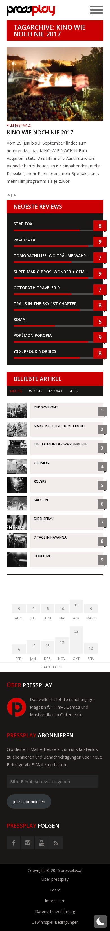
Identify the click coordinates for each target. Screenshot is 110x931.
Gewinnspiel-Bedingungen (55, 922)
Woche (35, 391)
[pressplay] (31, 10)
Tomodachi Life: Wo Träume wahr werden (55, 255)
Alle (74, 391)
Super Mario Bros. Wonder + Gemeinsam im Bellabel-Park (55, 271)
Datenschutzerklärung (55, 911)
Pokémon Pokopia (33, 335)
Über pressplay (55, 879)
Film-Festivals (19, 125)
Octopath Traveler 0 (37, 287)
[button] (100, 921)
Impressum (55, 900)
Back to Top (52, 667)
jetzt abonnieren (29, 801)
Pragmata (24, 239)
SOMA (19, 319)
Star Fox (23, 223)
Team (55, 890)
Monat (56, 391)
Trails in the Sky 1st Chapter (46, 303)
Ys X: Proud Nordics (35, 351)
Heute (16, 391)
